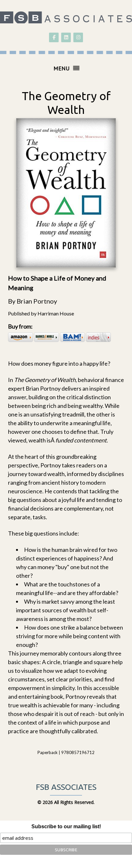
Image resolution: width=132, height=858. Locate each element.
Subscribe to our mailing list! (66, 826)
